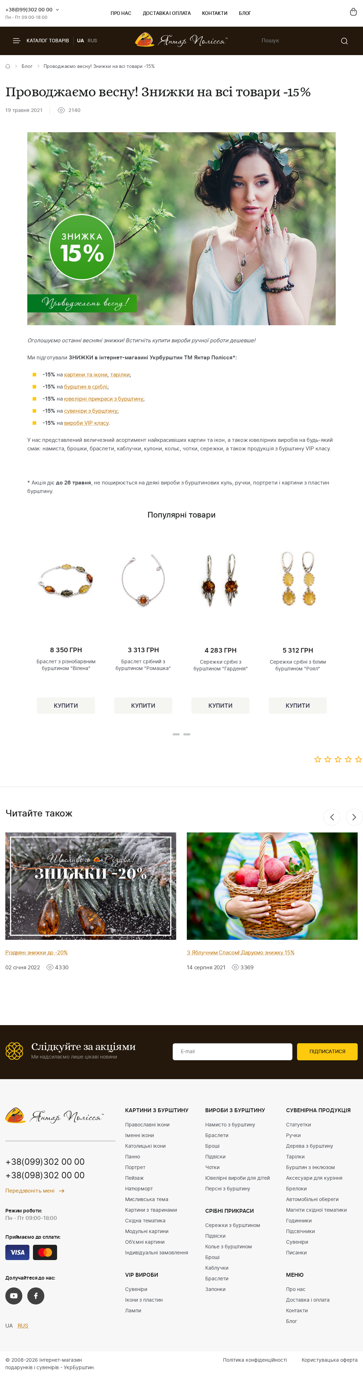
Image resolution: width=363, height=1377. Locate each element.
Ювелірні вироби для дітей (237, 1178)
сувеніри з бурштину (90, 411)
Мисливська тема (146, 1199)
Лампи (133, 1310)
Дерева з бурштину (309, 1146)
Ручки (293, 1135)
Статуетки (298, 1125)
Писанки (296, 1252)
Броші (212, 1146)
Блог (245, 13)
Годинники (299, 1220)
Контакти (215, 13)
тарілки (120, 374)
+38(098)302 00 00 (45, 1176)
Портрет (135, 1167)
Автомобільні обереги (312, 1199)
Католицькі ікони (145, 1146)
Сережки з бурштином (232, 1225)
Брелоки (296, 1188)
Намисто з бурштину (230, 1125)
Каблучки (216, 1268)
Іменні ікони (139, 1135)
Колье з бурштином (228, 1246)
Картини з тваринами (151, 1210)
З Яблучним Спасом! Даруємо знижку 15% (240, 952)
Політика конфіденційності (255, 1360)
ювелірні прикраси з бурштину (103, 399)
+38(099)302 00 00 (28, 9)
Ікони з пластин (144, 1300)
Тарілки (295, 1156)
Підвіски (215, 1156)
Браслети (216, 1135)
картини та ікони (85, 374)
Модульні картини (146, 1231)
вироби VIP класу (86, 423)
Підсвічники (300, 1231)
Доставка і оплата (167, 13)
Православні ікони (147, 1125)
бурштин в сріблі (85, 387)
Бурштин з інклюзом (310, 1167)
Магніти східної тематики (316, 1210)
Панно (132, 1156)
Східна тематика (145, 1220)
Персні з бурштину (227, 1188)
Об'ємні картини (144, 1242)
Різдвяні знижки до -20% (36, 952)
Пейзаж (134, 1178)
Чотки (212, 1167)
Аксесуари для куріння (314, 1178)
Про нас (121, 13)
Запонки (215, 1289)
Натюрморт (139, 1188)
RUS (92, 40)
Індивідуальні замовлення (156, 1252)
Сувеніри (136, 1289)
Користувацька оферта (330, 1360)
